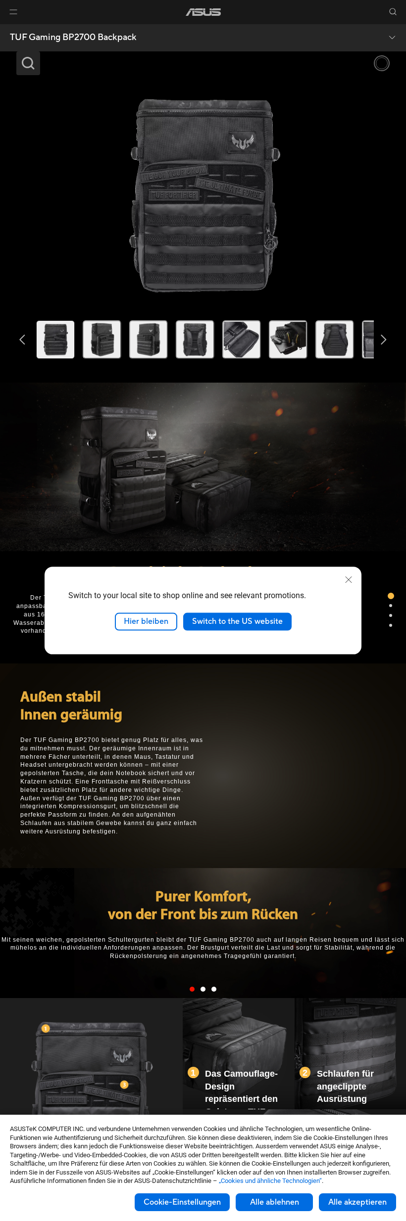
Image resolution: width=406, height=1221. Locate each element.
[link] (203, 12)
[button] (13, 11)
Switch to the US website (237, 621)
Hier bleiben (146, 621)
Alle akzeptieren (357, 1202)
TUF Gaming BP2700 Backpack (73, 37)
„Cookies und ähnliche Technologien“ (270, 1180)
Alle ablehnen (274, 1202)
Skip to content (12, 30)
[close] (349, 580)
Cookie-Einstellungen (182, 1202)
